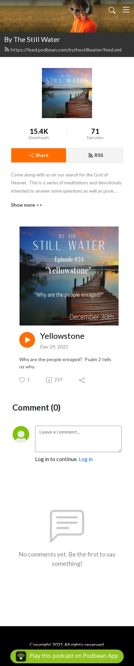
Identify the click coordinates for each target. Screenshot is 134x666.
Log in (86, 459)
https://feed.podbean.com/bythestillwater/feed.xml (66, 50)
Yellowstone (62, 336)
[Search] (112, 9)
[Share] (82, 380)
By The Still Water (32, 39)
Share (41, 155)
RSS (98, 155)
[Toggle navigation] (126, 9)
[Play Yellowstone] (27, 340)
